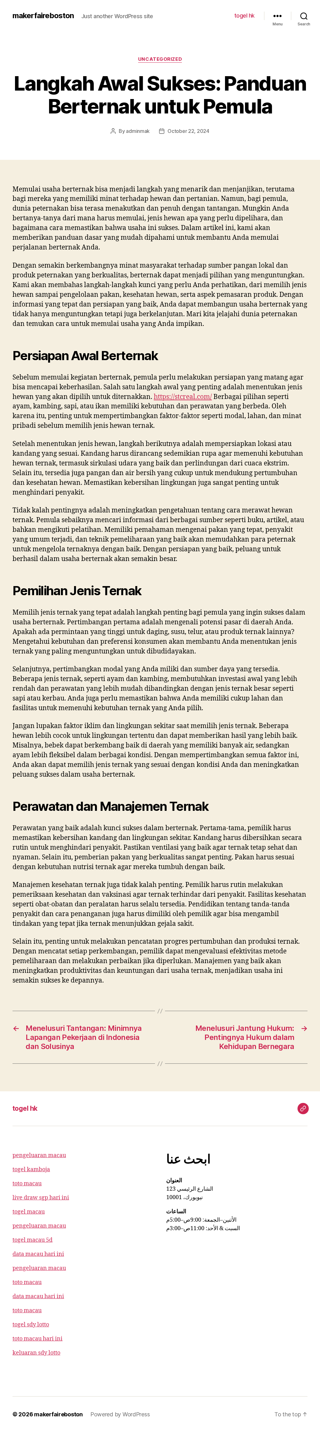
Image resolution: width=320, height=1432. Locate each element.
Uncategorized (160, 59)
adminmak (138, 131)
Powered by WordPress (120, 1414)
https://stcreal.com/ (183, 397)
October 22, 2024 (188, 131)
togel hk (244, 15)
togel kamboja (31, 1169)
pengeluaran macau (39, 1155)
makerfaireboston (43, 15)
